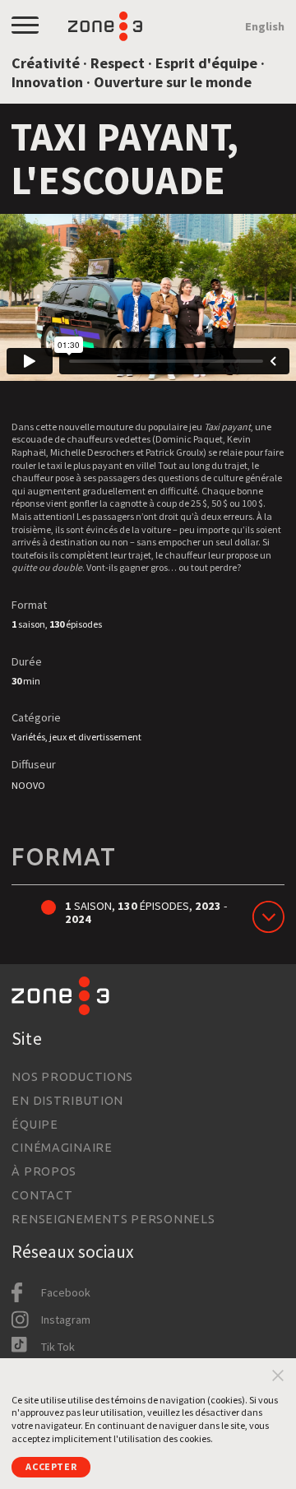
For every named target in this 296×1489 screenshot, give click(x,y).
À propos (44, 1171)
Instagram (65, 1319)
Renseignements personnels (113, 1219)
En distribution (67, 1100)
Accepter (50, 1466)
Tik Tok (58, 1346)
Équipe (35, 1124)
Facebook (65, 1292)
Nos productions (72, 1076)
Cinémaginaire (62, 1147)
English (264, 26)
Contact (42, 1195)
